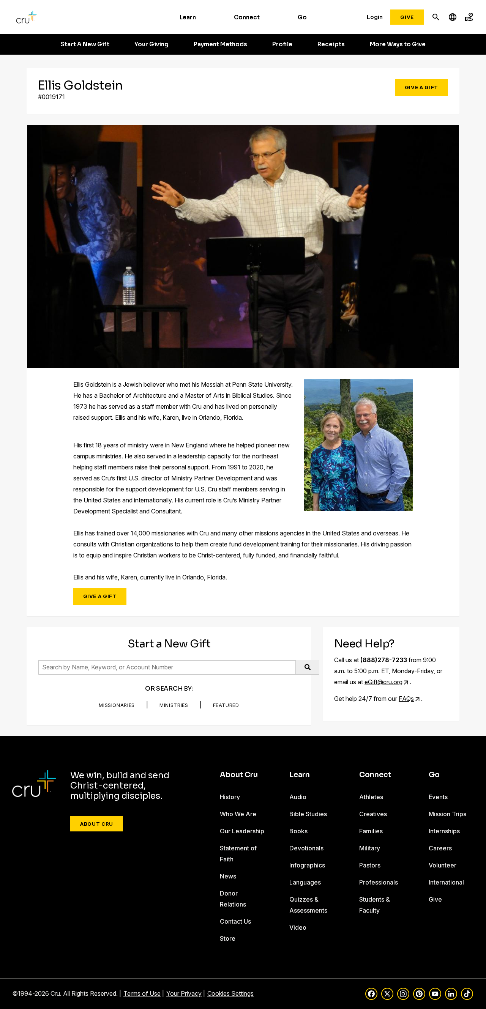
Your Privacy (184, 993)
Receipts (331, 44)
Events (438, 797)
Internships (444, 831)
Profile (282, 44)
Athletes (371, 797)
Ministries (173, 705)
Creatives (373, 814)
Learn (188, 17)
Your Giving (151, 44)
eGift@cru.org (383, 682)
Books (298, 831)
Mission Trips (447, 814)
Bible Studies (308, 814)
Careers (440, 848)
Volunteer (442, 865)
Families (371, 831)
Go (302, 17)
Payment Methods (220, 44)
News (228, 876)
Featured (226, 705)
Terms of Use (142, 993)
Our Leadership (242, 831)
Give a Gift (421, 87)
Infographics (307, 865)
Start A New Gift (85, 44)
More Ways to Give (398, 44)
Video (297, 927)
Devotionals (306, 848)
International (446, 882)
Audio (297, 797)
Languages (305, 882)
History (230, 797)
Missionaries (117, 705)
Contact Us (235, 921)
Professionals (378, 882)
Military (369, 848)
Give (407, 17)
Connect (247, 17)
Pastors (369, 865)
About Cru (96, 824)
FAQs (406, 698)
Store (227, 938)
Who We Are (238, 814)
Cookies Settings (230, 993)
